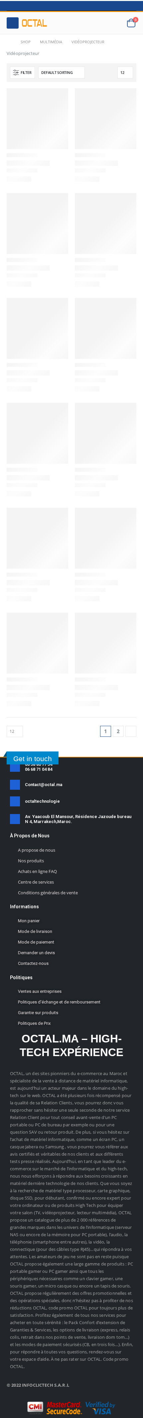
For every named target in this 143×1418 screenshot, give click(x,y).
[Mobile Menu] (13, 23)
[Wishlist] (115, 23)
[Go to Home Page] (9, 42)
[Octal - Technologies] (34, 23)
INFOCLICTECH (37, 1385)
